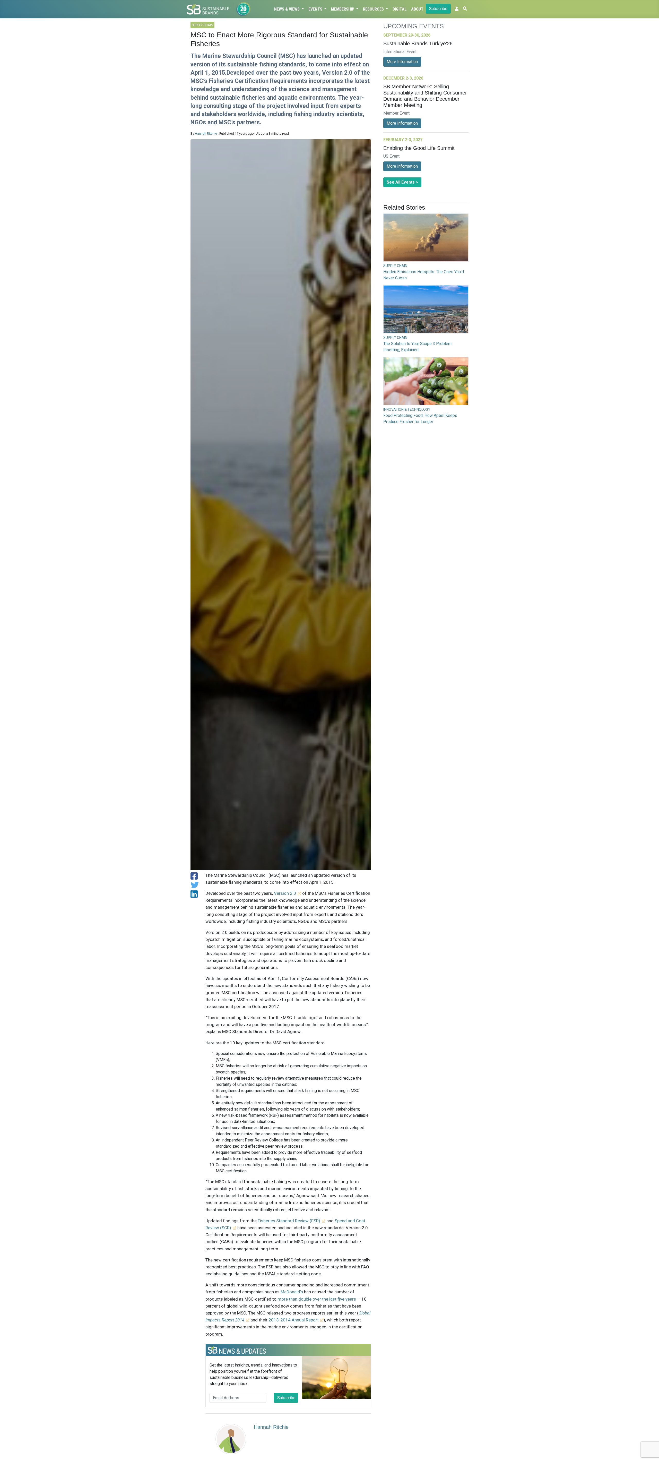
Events (315, 9)
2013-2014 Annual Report (293, 1319)
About (417, 9)
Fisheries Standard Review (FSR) (289, 1220)
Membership (343, 9)
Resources (374, 9)
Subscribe (438, 8)
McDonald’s (292, 1291)
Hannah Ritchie (206, 133)
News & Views (287, 9)
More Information (402, 61)
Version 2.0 (285, 893)
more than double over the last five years (317, 1299)
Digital (399, 9)
